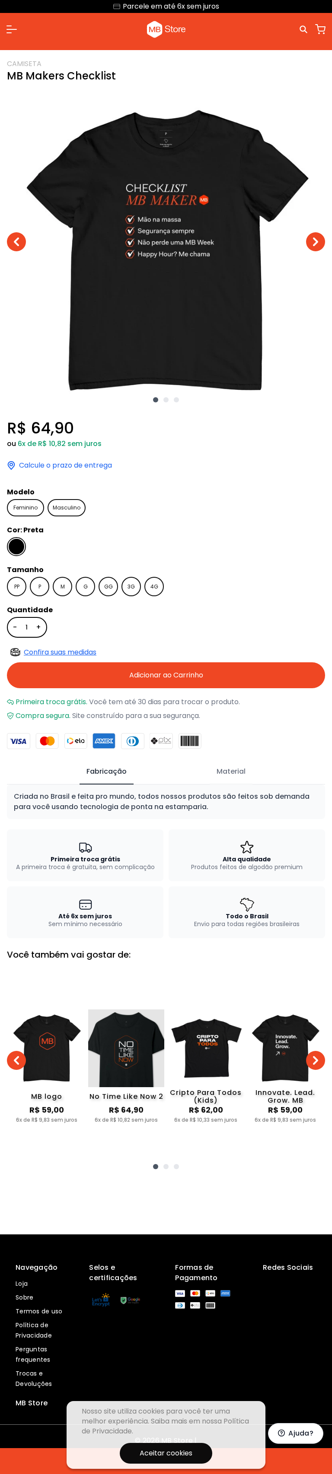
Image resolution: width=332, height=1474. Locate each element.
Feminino (25, 507)
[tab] (107, 771)
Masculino (66, 507)
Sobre (24, 1297)
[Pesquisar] (305, 29)
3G (131, 586)
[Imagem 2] (166, 399)
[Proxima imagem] (315, 241)
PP (16, 586)
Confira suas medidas (60, 652)
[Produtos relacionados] (155, 1166)
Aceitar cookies (166, 1453)
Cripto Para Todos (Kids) (206, 1096)
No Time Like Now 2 (126, 1096)
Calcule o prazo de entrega (65, 465)
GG (108, 586)
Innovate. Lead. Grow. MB (285, 1096)
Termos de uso (39, 1311)
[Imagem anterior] (16, 241)
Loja (22, 1283)
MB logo (46, 1096)
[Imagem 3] (176, 399)
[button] (11, 29)
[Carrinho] (320, 29)
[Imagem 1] (155, 399)
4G (154, 586)
